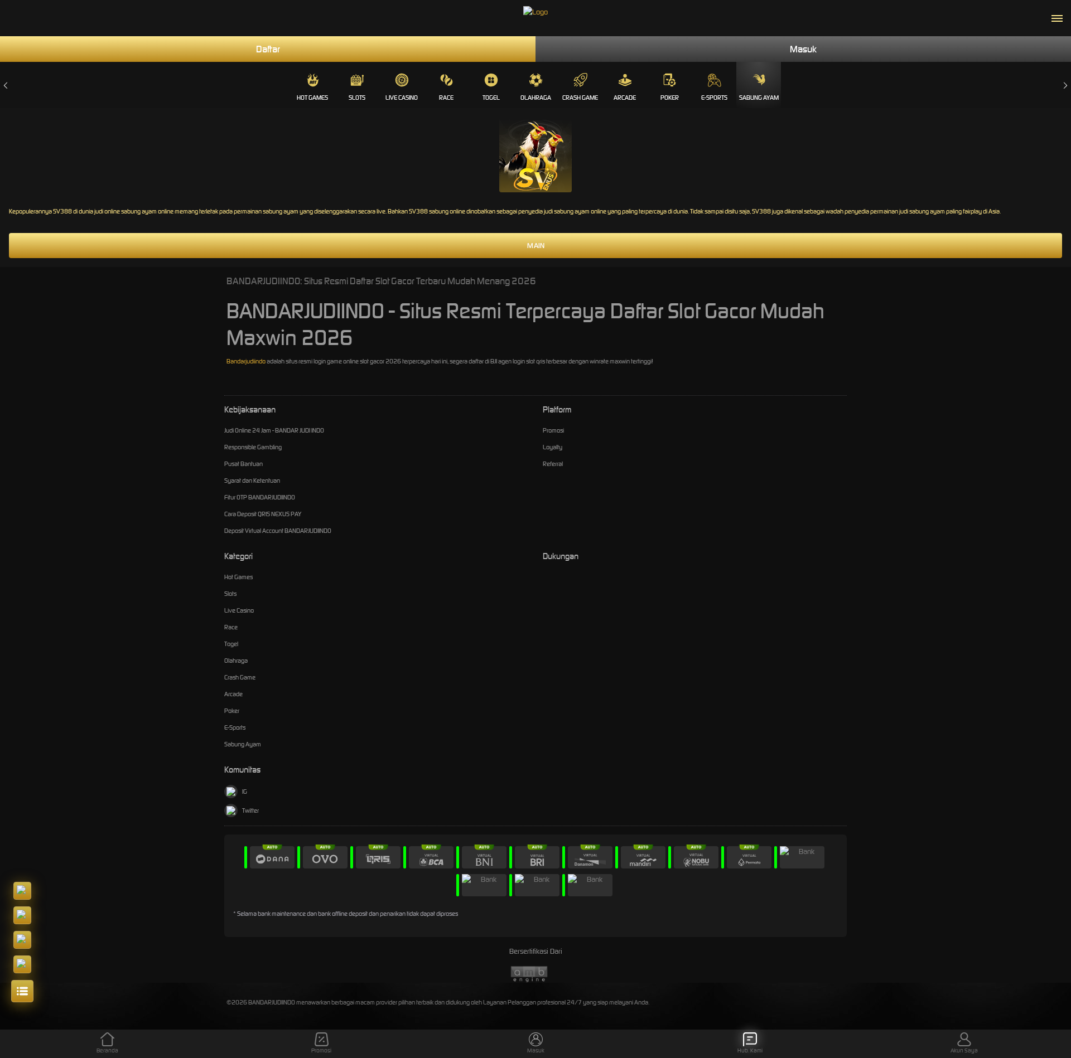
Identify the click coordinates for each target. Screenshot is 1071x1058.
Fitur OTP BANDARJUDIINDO (259, 497)
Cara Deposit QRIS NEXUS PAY (262, 514)
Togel (491, 97)
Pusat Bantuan (243, 464)
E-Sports (714, 97)
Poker (669, 97)
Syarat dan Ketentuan (252, 480)
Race (446, 97)
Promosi (553, 430)
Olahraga (535, 97)
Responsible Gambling (253, 447)
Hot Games (312, 97)
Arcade (625, 97)
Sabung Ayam (759, 97)
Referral (553, 464)
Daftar (268, 49)
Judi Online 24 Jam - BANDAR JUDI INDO (274, 430)
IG (244, 791)
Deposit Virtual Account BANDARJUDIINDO (277, 531)
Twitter (250, 810)
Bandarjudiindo (246, 361)
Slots (357, 97)
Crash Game (580, 97)
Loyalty (552, 447)
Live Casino (401, 97)
